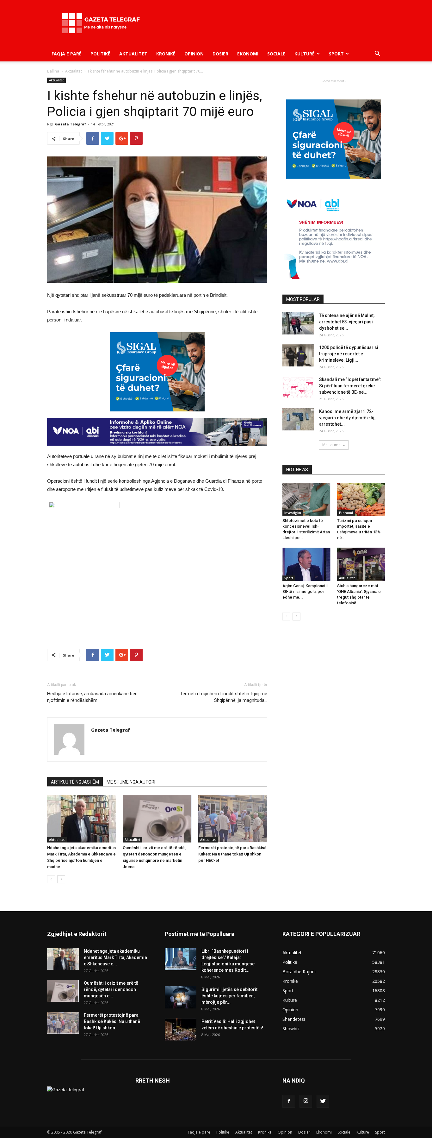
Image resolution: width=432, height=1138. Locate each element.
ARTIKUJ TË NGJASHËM (75, 782)
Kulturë (304, 54)
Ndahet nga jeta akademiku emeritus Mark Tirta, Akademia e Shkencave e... (115, 957)
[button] (377, 54)
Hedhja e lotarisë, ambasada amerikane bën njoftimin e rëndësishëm (92, 697)
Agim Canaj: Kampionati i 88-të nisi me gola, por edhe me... (305, 591)
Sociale (276, 54)
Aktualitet (133, 54)
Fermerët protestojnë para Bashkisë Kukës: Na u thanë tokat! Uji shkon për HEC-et (232, 854)
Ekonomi (247, 54)
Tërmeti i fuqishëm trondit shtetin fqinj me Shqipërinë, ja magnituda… (223, 697)
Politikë (100, 54)
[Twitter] (323, 1101)
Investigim (292, 513)
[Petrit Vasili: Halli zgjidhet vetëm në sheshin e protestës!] (180, 1029)
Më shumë (331, 445)
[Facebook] (288, 1101)
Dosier (220, 54)
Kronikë (166, 54)
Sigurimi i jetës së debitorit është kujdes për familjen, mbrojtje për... (229, 996)
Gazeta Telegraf (70, 124)
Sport (336, 54)
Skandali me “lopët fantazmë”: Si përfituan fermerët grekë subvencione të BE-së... (350, 386)
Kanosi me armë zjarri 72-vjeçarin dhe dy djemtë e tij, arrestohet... (347, 418)
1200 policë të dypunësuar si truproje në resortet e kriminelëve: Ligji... (348, 354)
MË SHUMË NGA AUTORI (131, 782)
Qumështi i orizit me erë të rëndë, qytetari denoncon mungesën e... (111, 989)
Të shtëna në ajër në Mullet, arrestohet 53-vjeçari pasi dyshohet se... (346, 322)
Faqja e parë (67, 54)
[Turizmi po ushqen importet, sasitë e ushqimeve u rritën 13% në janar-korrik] (361, 499)
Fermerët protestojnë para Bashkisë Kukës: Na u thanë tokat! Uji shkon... (112, 1021)
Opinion (194, 54)
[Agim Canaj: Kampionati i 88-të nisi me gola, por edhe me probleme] (306, 564)
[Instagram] (305, 1101)
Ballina (53, 71)
